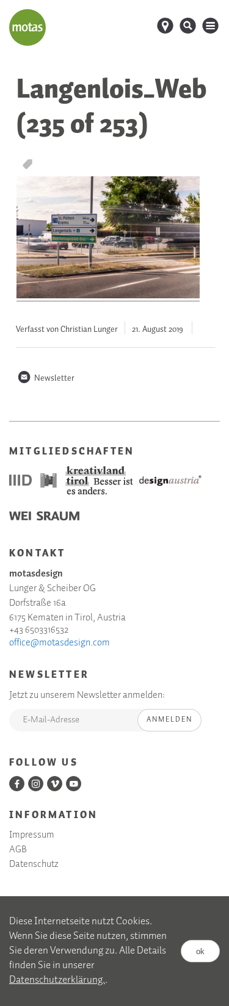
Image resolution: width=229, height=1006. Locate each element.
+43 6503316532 (38, 630)
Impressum (31, 835)
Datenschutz (34, 864)
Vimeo (54, 783)
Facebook (16, 783)
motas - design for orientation (27, 27)
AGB (18, 850)
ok (200, 951)
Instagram (35, 783)
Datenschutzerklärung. (57, 980)
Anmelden (169, 719)
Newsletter (46, 378)
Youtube (73, 783)
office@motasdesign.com (59, 643)
